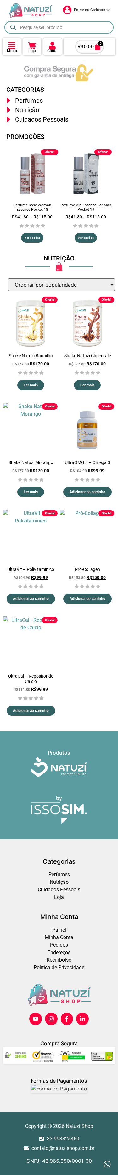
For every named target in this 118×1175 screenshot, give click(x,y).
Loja (32, 50)
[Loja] (32, 46)
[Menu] (12, 46)
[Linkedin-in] (82, 1019)
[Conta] (52, 46)
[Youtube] (35, 1019)
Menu (12, 50)
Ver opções (32, 237)
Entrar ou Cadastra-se (92, 10)
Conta (52, 50)
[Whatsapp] (107, 1164)
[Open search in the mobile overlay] (59, 27)
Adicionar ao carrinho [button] (87, 492)
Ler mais (31, 385)
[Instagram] (51, 1019)
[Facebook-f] (67, 1019)
